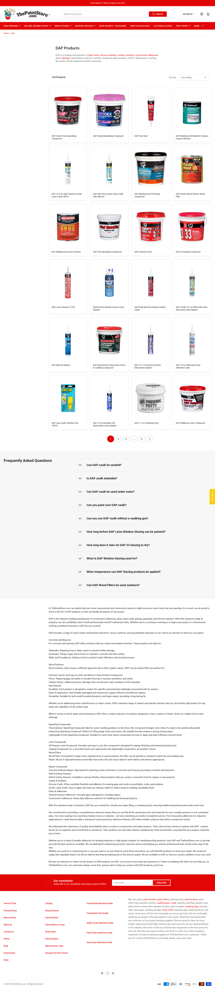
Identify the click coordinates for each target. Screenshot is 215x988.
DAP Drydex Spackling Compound (108, 136)
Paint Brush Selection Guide (100, 903)
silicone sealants (108, 55)
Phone (7, 939)
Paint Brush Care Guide (97, 913)
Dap (12, 33)
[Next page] (149, 439)
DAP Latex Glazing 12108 (63, 307)
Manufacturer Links (54, 946)
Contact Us (9, 932)
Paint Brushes (11, 26)
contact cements (126, 55)
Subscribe (161, 882)
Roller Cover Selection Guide (100, 923)
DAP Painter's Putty (143, 252)
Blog (6, 946)
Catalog (49, 903)
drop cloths (168, 910)
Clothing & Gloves (163, 26)
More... (197, 26)
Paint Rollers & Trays (55, 924)
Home (6, 33)
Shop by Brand (52, 910)
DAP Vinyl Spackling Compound (107, 252)
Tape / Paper (182, 26)
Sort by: (172, 77)
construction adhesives (146, 55)
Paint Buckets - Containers (112, 26)
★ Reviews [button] (212, 497)
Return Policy (10, 917)
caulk (173, 903)
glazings (66, 58)
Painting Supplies (84, 26)
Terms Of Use (10, 903)
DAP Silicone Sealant (61, 365)
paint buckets (191, 899)
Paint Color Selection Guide (99, 933)
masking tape (191, 906)
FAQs (6, 960)
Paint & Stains (62, 26)
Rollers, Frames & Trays (36, 26)
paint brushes (149, 899)
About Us (8, 924)
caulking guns (163, 903)
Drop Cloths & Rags (140, 26)
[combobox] (114, 14)
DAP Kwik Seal (140, 136)
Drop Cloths (50, 932)
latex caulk (93, 55)
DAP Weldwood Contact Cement (66, 252)
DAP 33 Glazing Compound (188, 252)
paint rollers (163, 899)
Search (159, 14)
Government (9, 953)
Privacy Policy (10, 910)
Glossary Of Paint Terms (56, 953)
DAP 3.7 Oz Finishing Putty (146, 423)
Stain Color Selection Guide (99, 942)
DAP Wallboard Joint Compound (190, 423)
